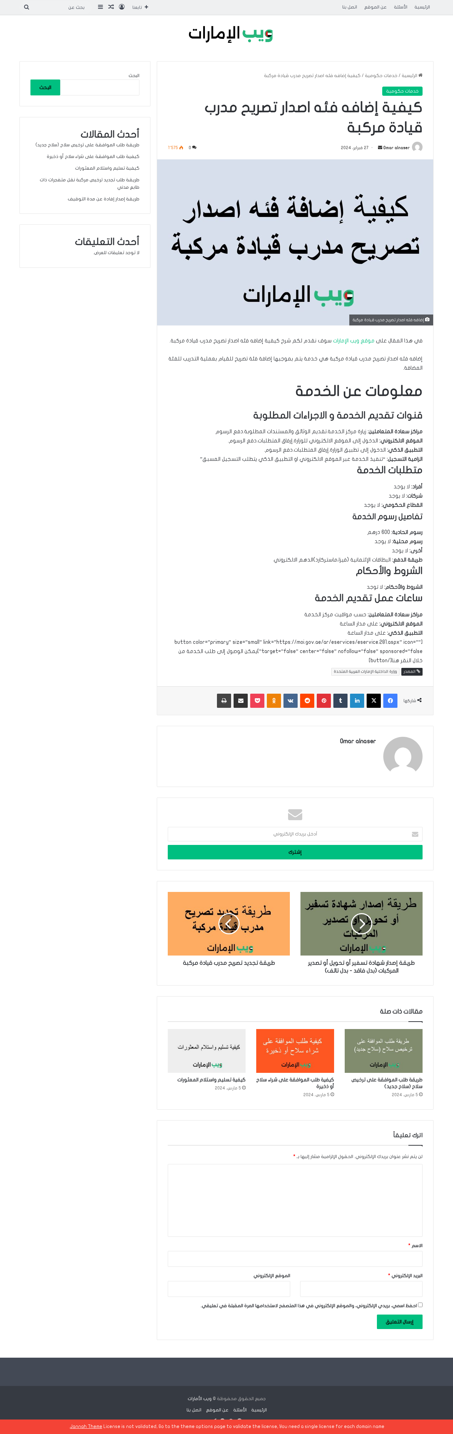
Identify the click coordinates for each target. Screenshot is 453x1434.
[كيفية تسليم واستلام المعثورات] (207, 1051)
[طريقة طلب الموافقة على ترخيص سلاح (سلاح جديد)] (384, 1051)
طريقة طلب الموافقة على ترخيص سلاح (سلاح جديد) (87, 144)
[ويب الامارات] (226, 36)
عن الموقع (375, 7)
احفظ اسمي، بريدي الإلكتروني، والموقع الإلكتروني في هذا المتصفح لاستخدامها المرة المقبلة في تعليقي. (309, 1305)
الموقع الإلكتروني (271, 1275)
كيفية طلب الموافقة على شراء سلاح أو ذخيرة (93, 156)
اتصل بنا (349, 7)
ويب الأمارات (200, 1398)
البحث (133, 75)
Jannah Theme (86, 1426)
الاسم (415, 1245)
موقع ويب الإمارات (353, 340)
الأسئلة (400, 7)
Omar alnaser (396, 148)
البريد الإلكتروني (405, 1275)
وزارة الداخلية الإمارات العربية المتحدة (365, 672)
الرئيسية (422, 7)
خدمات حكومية (381, 75)
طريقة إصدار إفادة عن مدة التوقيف (103, 198)
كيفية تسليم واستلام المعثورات (211, 1079)
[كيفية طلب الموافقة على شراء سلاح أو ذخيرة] (295, 1051)
